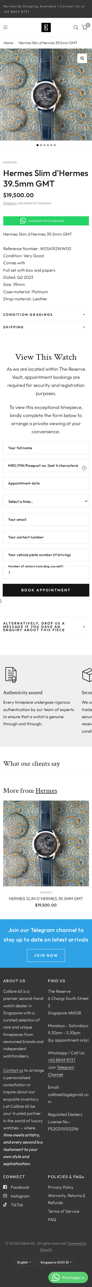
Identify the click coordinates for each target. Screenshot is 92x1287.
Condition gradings (28, 314)
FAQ (52, 1219)
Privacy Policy (61, 1187)
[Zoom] (82, 58)
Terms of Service (63, 1211)
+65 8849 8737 (61, 1059)
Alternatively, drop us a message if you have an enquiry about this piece (34, 626)
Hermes (46, 790)
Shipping (9, 203)
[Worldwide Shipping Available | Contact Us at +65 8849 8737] (46, 8)
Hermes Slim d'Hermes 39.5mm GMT (46, 898)
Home (8, 42)
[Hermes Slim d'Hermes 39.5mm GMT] (46, 843)
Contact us (13, 1070)
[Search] (76, 27)
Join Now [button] (46, 955)
